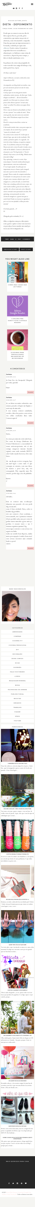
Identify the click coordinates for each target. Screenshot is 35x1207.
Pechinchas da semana (17, 689)
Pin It (19, 239)
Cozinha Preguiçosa (17, 645)
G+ (16, 239)
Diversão (17, 667)
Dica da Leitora (14, 20)
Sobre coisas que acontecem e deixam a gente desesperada (17, 1138)
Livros (17, 676)
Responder (30, 392)
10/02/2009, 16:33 (11, 430)
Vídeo (17, 716)
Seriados (17, 703)
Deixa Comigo (17, 658)
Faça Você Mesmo (17, 671)
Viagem (17, 711)
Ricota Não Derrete (11, 1192)
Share (12, 239)
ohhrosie (6, 48)
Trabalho (17, 707)
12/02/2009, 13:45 (11, 493)
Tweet (7, 239)
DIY (17, 649)
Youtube (17, 720)
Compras (17, 636)
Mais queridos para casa (17, 1161)
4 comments (26, 239)
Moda (17, 685)
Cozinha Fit (17, 640)
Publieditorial (17, 694)
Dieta (24, 20)
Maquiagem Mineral (17, 680)
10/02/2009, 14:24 (11, 377)
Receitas (17, 698)
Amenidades (18, 631)
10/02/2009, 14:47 (11, 400)
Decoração (17, 654)
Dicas (17, 663)
